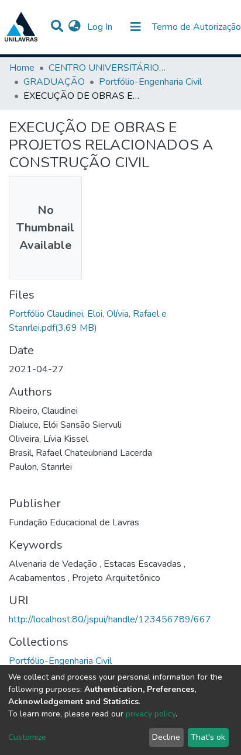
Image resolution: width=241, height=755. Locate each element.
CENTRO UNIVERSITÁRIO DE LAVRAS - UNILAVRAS (107, 67)
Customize (27, 737)
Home (22, 67)
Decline (166, 737)
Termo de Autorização (196, 26)
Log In (101, 26)
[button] (74, 27)
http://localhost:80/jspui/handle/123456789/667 (110, 619)
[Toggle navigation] (135, 27)
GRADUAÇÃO (54, 81)
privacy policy (150, 713)
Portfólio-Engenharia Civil (150, 81)
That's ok (208, 737)
